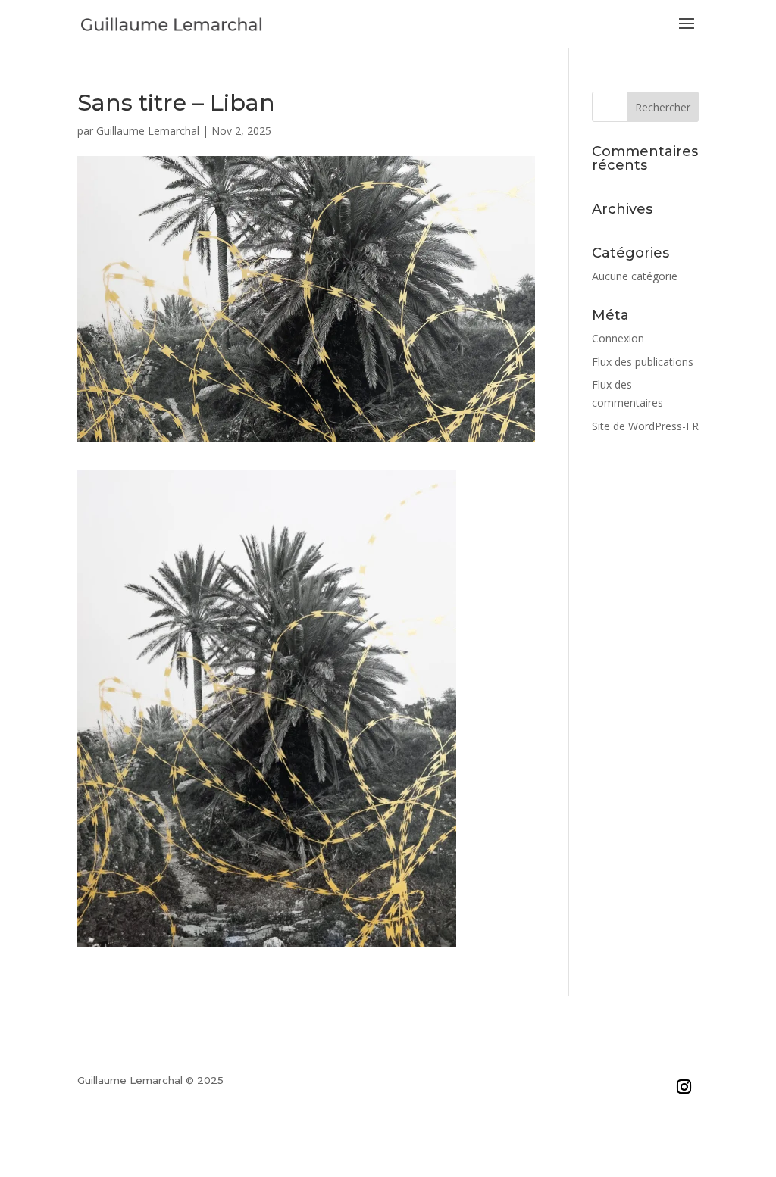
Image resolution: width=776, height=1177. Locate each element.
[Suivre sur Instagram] (684, 1086)
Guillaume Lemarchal (147, 130)
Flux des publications (642, 361)
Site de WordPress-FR (645, 426)
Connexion (618, 338)
